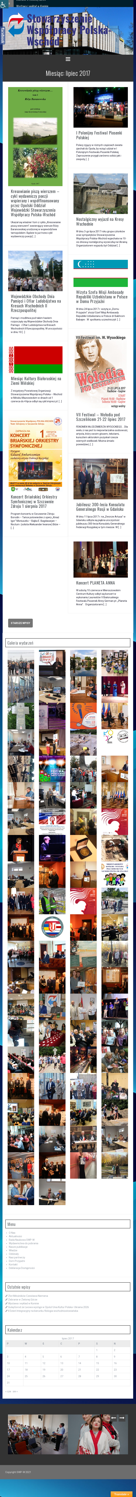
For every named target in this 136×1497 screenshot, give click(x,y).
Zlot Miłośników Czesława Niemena (28, 1295)
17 (8, 1369)
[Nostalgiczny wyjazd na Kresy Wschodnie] (100, 193)
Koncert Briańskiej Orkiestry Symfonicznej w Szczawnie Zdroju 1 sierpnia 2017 (34, 501)
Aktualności (15, 1236)
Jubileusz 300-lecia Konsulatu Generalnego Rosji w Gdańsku (100, 506)
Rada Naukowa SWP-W (22, 1239)
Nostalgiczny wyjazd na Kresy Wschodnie (100, 221)
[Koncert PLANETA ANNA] (100, 559)
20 (61, 1369)
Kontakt (13, 1264)
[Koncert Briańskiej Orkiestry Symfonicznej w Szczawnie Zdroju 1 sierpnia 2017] (35, 453)
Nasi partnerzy (17, 1257)
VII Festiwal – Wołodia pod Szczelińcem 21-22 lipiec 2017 (101, 416)
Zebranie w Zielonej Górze (22, 1299)
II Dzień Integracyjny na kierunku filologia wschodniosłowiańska (53, 3)
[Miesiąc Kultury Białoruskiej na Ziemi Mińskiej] (35, 359)
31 (8, 1382)
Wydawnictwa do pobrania (23, 1243)
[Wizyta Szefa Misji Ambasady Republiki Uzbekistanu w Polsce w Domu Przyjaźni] (100, 273)
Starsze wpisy (20, 623)
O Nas (12, 1232)
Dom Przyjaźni (17, 1261)
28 (79, 1376)
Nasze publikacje (18, 1246)
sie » (15, 1391)
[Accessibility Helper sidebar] (4, 4)
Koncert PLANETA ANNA (95, 582)
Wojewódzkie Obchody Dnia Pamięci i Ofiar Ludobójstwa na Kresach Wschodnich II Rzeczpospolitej (36, 303)
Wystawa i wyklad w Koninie (23, 1303)
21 (79, 1369)
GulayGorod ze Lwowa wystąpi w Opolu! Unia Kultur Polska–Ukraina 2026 (48, 1307)
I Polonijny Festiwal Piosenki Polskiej (99, 134)
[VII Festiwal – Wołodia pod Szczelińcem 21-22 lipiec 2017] (100, 371)
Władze (13, 1250)
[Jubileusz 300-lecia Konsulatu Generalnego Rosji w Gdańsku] (100, 478)
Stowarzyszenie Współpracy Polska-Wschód (69, 29)
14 (79, 1363)
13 (61, 1363)
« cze (8, 1391)
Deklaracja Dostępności (22, 1268)
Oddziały (14, 1254)
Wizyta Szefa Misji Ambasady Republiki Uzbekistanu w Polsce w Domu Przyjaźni (102, 296)
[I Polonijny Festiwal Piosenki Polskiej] (100, 107)
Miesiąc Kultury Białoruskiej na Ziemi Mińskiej (36, 380)
